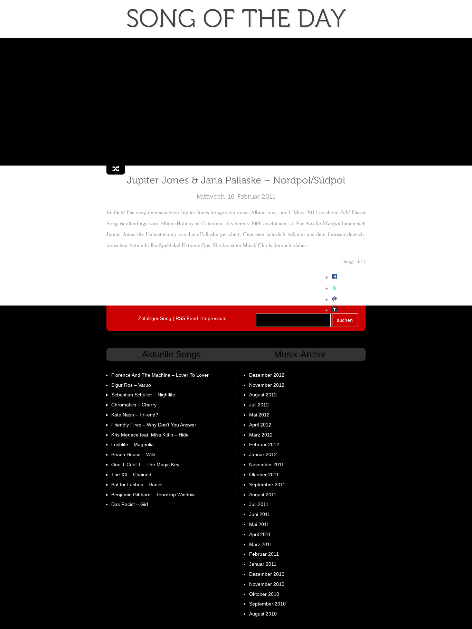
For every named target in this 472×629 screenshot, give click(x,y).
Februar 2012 (264, 444)
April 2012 (260, 425)
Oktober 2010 (264, 594)
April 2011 (260, 534)
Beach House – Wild (133, 454)
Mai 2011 (259, 524)
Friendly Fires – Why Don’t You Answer (153, 425)
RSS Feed (187, 318)
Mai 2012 (259, 414)
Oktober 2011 (264, 474)
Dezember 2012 (266, 375)
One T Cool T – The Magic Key (145, 464)
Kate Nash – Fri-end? (134, 414)
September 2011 (267, 484)
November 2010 (266, 584)
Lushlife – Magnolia (132, 444)
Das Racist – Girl (129, 504)
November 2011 (266, 464)
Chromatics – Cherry (134, 404)
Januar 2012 (263, 454)
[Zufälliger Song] (115, 169)
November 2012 (266, 385)
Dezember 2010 (266, 574)
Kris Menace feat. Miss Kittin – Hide (150, 435)
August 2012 (263, 394)
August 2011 (262, 494)
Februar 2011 (264, 554)
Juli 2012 (259, 404)
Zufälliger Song (154, 318)
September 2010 (267, 604)
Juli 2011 (258, 504)
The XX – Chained (131, 474)
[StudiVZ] (334, 299)
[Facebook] (334, 277)
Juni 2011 (259, 514)
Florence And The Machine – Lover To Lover (160, 375)
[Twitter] (334, 288)
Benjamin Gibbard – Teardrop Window (153, 494)
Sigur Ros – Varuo (131, 385)
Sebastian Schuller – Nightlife (143, 394)
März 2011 (260, 544)
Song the (236, 19)
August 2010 (263, 614)
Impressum (214, 318)
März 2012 (261, 435)
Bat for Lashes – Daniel (136, 484)
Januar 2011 (262, 564)
